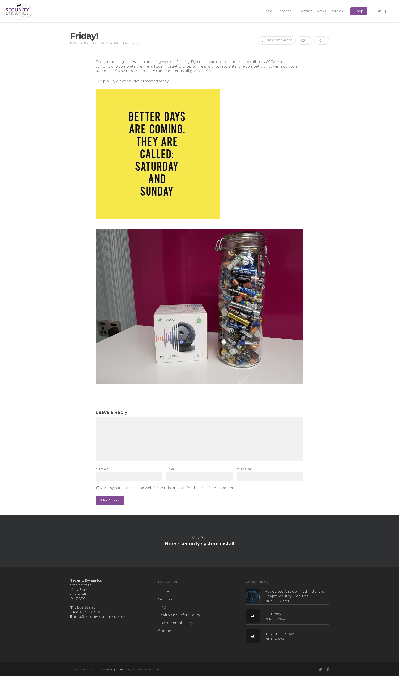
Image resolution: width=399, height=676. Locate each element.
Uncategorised (131, 43)
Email (172, 469)
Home (268, 11)
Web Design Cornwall (115, 669)
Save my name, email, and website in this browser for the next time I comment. (168, 488)
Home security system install (199, 541)
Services (284, 11)
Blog (162, 607)
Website (244, 469)
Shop (359, 11)
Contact (305, 11)
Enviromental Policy (175, 623)
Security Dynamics (85, 43)
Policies (336, 11)
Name (102, 469)
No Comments (279, 40)
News (321, 11)
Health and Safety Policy (179, 615)
